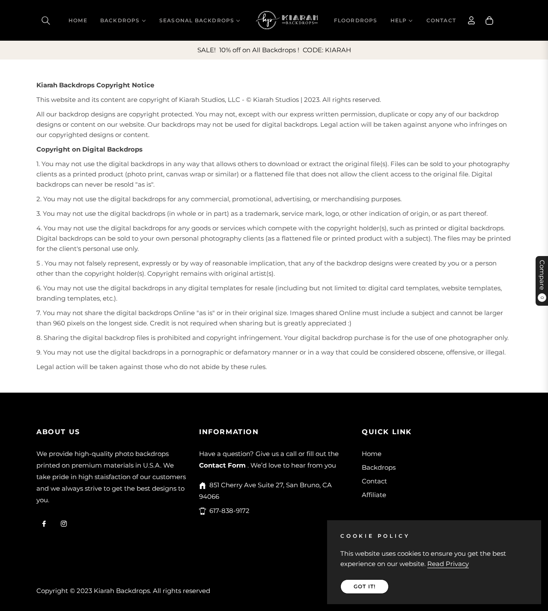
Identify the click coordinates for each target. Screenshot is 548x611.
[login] (471, 20)
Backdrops (379, 467)
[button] (45, 20)
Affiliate (374, 495)
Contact (374, 481)
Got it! (364, 586)
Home (371, 454)
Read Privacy (448, 564)
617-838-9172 (229, 511)
